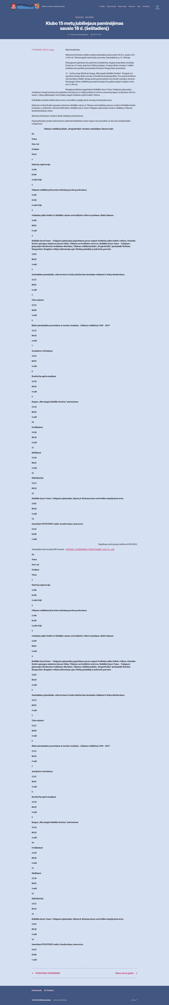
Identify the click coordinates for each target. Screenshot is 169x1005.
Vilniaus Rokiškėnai (82, 34)
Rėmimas (132, 6)
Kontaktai (146, 6)
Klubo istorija (111, 6)
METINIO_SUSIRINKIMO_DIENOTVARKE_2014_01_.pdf (90, 549)
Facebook (37, 990)
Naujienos (89, 17)
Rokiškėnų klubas (44, 1000)
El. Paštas (49, 990)
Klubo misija (122, 6)
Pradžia (102, 6)
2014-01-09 (97, 34)
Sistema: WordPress (60, 1000)
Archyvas (79, 17)
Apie (139, 6)
